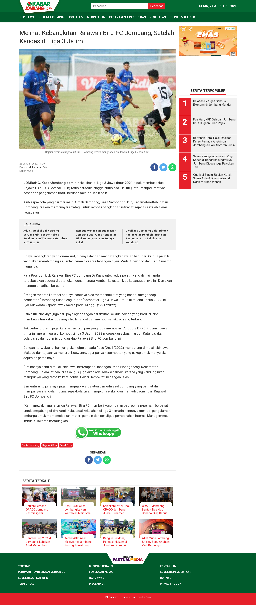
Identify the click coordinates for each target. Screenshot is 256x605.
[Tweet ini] (163, 167)
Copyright (167, 577)
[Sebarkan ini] (154, 167)
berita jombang (30, 445)
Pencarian (156, 6)
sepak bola (66, 445)
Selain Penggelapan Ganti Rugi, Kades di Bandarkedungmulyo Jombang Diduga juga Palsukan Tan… (213, 162)
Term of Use (26, 583)
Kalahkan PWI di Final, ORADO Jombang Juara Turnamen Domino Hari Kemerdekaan (116, 509)
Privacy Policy (170, 583)
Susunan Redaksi (101, 566)
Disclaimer (96, 583)
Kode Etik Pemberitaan (175, 571)
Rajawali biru (49, 445)
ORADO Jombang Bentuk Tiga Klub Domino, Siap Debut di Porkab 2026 (156, 509)
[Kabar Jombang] (39, 5)
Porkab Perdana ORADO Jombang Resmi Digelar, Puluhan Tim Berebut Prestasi (39, 509)
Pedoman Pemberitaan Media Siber (42, 571)
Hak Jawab (96, 577)
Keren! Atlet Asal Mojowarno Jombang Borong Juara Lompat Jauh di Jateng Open (78, 542)
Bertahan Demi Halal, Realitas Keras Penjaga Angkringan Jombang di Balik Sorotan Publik (214, 141)
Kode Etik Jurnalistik (33, 577)
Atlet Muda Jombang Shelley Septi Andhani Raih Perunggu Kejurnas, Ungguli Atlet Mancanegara (156, 542)
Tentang (24, 566)
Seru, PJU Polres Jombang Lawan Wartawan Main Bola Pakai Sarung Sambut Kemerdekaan (78, 509)
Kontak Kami (168, 566)
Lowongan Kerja (101, 571)
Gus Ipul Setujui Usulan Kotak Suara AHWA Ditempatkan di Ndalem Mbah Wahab (212, 178)
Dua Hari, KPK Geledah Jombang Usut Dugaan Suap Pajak (214, 121)
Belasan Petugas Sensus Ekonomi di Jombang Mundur (212, 102)
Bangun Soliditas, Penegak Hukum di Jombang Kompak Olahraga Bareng (115, 542)
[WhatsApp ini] (172, 167)
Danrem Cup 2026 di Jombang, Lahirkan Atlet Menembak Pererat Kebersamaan (38, 542)
